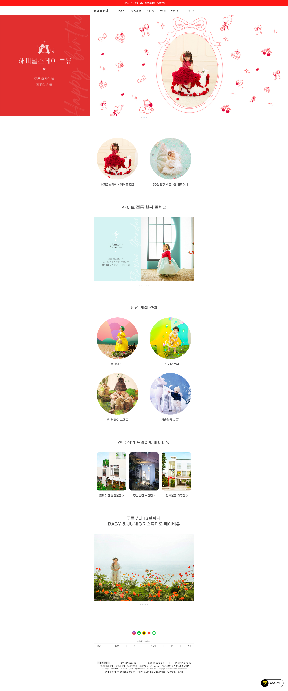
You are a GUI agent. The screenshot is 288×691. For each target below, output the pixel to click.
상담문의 (121, 11)
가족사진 (163, 11)
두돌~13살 (150, 11)
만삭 (189, 646)
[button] (141, 117)
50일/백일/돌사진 (135, 11)
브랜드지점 (175, 11)
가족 (171, 646)
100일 (117, 646)
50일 (99, 646)
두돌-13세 (152, 646)
